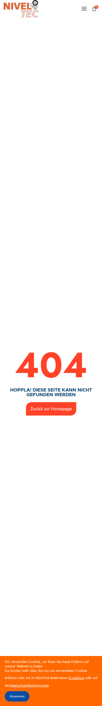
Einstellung (76, 678)
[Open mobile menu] (84, 9)
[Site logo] (21, 8)
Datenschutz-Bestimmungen (29, 685)
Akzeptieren (17, 696)
